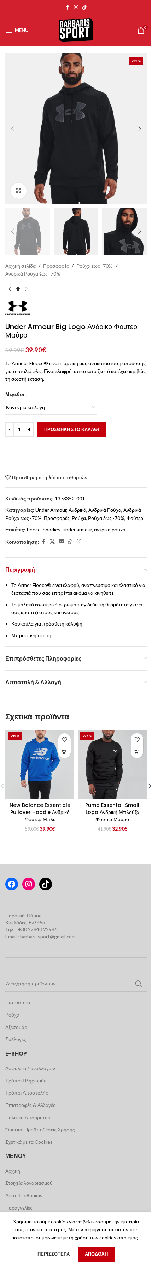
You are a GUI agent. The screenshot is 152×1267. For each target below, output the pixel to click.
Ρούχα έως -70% (94, 266)
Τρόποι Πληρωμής (25, 1080)
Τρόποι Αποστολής (26, 1093)
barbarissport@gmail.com (48, 936)
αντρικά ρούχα (109, 529)
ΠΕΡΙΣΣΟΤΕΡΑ (54, 1254)
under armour (77, 529)
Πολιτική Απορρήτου (28, 1117)
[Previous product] (9, 289)
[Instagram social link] (76, 7)
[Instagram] (28, 884)
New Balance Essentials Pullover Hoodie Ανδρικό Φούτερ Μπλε (40, 812)
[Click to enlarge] (19, 191)
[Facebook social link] (67, 7)
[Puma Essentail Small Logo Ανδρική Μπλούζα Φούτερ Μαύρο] (112, 764)
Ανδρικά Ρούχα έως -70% (32, 274)
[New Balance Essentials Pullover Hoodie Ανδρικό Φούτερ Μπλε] (39, 764)
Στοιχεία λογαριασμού (29, 1183)
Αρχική (12, 1171)
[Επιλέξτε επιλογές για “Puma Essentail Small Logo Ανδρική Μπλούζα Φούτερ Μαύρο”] (137, 752)
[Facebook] (11, 884)
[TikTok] (45, 884)
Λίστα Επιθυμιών (23, 1195)
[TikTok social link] (84, 7)
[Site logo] (76, 30)
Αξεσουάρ (16, 1027)
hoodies (51, 529)
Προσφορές (56, 266)
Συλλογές (15, 1039)
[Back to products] (18, 289)
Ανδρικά (77, 510)
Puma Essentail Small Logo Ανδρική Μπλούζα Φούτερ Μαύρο (112, 812)
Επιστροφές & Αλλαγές (30, 1105)
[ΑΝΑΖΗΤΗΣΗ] (138, 983)
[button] (12, 128)
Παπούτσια (17, 1002)
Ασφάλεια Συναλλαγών (30, 1068)
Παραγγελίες (19, 1208)
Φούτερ (135, 518)
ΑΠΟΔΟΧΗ (96, 1254)
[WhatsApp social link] (70, 542)
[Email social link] (61, 542)
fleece (34, 529)
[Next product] (26, 289)
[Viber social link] (79, 542)
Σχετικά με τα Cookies (29, 1142)
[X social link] (52, 542)
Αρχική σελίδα (20, 266)
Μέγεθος (15, 394)
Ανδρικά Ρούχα (104, 510)
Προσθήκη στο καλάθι (71, 429)
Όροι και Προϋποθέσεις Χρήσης (40, 1129)
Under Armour (50, 510)
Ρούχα (79, 518)
